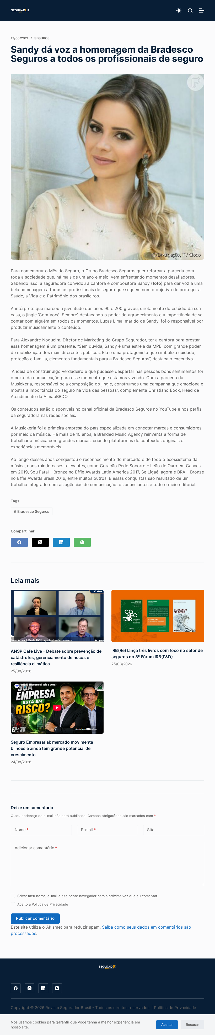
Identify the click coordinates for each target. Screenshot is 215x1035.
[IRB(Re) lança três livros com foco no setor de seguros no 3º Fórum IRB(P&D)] (157, 616)
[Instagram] (30, 988)
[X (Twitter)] (40, 542)
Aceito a (42, 904)
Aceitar (167, 1024)
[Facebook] (19, 542)
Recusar (192, 1024)
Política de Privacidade (50, 904)
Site (150, 829)
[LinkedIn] (61, 542)
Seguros (42, 38)
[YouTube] (57, 988)
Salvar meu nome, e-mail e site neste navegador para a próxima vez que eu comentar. (87, 896)
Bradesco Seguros (31, 511)
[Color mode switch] (178, 10)
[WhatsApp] (82, 542)
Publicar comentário (35, 918)
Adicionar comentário (36, 847)
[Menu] (201, 10)
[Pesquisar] (190, 10)
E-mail (88, 829)
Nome (22, 829)
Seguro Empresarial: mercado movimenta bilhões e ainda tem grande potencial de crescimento (52, 748)
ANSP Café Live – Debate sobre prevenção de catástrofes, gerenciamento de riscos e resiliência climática (56, 657)
